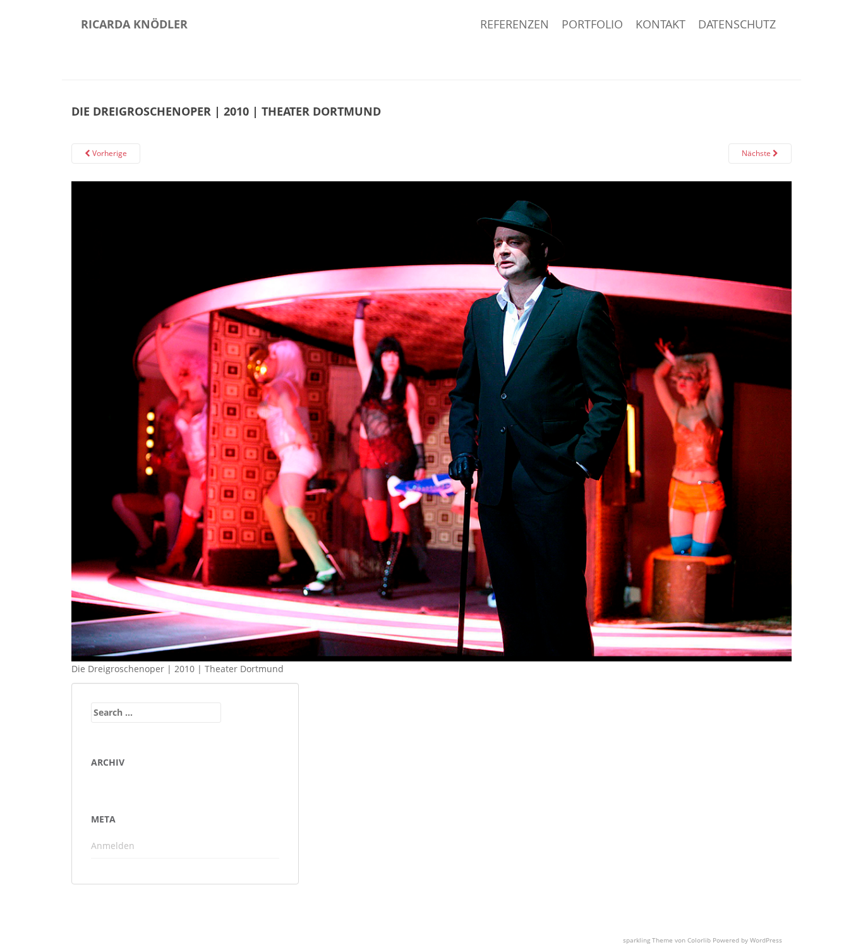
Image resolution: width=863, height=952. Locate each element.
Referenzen (514, 24)
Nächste (757, 153)
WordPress (766, 940)
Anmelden (113, 846)
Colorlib (699, 940)
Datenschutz (737, 24)
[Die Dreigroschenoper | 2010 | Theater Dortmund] (431, 420)
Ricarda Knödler (134, 24)
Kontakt (660, 24)
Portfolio (592, 24)
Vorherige (108, 153)
